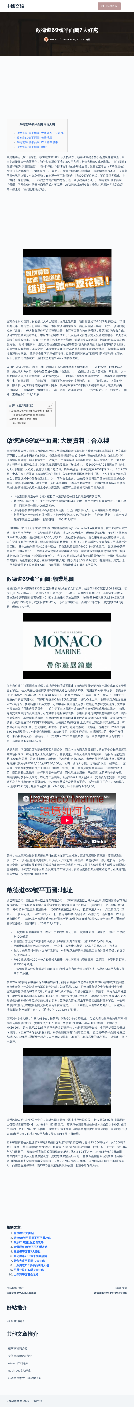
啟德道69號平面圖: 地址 (32, 147)
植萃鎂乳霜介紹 (18, 1348)
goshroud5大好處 (19, 1370)
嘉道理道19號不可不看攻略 (31, 1247)
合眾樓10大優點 (24, 1233)
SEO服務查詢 (109, 6)
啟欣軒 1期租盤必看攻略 (29, 1242)
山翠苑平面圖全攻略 (26, 1274)
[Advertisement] (67, 90)
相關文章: (21, 422)
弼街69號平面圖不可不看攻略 (32, 1237)
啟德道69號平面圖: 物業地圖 (34, 137)
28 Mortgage (15, 1320)
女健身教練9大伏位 (20, 1355)
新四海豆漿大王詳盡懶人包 (25, 1378)
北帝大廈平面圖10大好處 (29, 1260)
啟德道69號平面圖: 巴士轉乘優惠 (37, 142)
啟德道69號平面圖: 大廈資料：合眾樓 (40, 133)
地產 (88, 39)
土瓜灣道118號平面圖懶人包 (31, 1265)
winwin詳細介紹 (18, 1363)
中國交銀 (15, 6)
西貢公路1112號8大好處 (29, 1269)
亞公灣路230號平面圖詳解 (30, 1256)
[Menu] (125, 6)
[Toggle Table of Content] (48, 406)
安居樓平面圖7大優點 (27, 1251)
